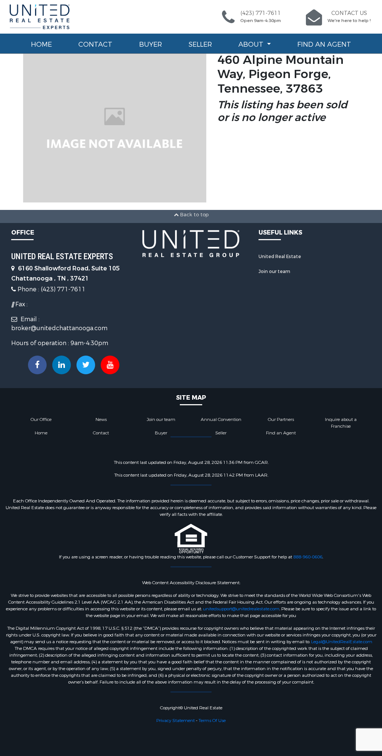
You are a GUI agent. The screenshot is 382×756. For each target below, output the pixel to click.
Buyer (150, 44)
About (251, 44)
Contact (95, 44)
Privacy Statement (175, 721)
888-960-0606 (307, 557)
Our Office (41, 419)
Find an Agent (324, 44)
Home (41, 44)
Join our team (274, 272)
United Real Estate (280, 257)
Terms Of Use (212, 721)
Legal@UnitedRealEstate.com (341, 642)
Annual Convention (221, 419)
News (101, 419)
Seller (200, 44)
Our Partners (281, 419)
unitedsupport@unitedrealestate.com (241, 609)
